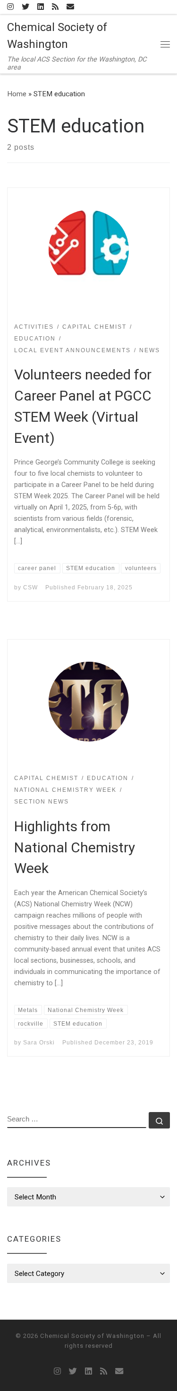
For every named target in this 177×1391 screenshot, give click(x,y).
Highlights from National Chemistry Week (74, 847)
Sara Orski (39, 1042)
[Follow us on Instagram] (10, 7)
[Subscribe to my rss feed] (55, 7)
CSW (30, 587)
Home (16, 94)
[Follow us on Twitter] (25, 7)
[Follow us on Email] (70, 7)
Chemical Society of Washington (92, 1335)
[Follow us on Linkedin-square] (40, 7)
